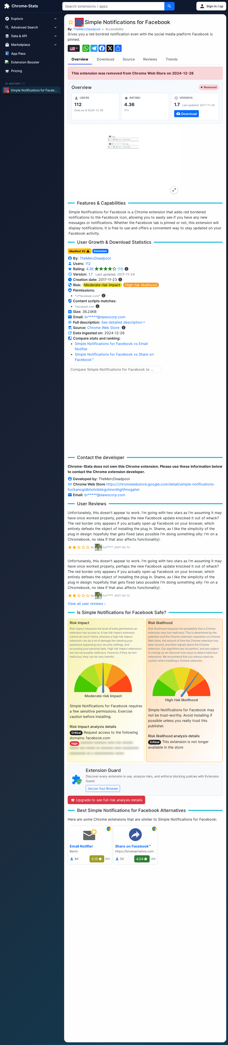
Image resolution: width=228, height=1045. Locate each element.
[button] (211, 6)
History (17, 83)
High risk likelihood (141, 285)
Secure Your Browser (103, 788)
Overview (79, 59)
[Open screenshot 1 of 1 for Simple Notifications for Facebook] (124, 161)
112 (88, 263)
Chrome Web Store (103, 327)
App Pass (18, 53)
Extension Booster (25, 62)
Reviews (150, 59)
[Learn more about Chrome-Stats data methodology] (123, 327)
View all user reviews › (87, 603)
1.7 (90, 274)
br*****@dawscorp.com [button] (105, 317)
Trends (172, 59)
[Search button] (169, 6)
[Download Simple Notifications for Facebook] (195, 106)
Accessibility (115, 29)
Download (105, 59)
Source (129, 59)
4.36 (104, 269)
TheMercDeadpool (86, 29)
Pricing (16, 71)
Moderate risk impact (102, 285)
